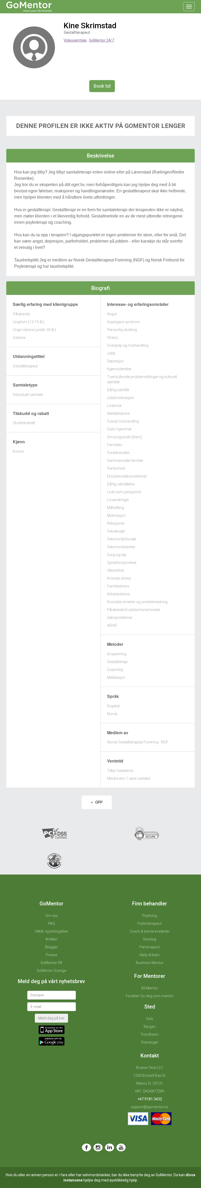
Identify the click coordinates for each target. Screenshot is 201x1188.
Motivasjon (116, 515)
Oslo (149, 1019)
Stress (112, 337)
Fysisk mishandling (123, 421)
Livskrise (114, 406)
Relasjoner (116, 523)
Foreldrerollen (118, 453)
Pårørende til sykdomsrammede (133, 610)
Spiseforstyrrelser (122, 563)
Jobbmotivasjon (120, 398)
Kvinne (18, 451)
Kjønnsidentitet (119, 369)
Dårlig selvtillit (118, 390)
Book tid (102, 86)
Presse (51, 955)
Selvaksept (116, 531)
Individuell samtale (28, 395)
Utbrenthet (115, 570)
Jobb (111, 353)
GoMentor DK (51, 963)
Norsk (112, 714)
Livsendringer (118, 500)
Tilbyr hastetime (120, 771)
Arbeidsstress (118, 594)
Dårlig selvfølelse (121, 484)
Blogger (51, 947)
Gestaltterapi (117, 662)
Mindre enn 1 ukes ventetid (128, 778)
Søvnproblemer (119, 617)
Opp (98, 802)
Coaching (115, 670)
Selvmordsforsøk (121, 539)
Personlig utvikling (122, 330)
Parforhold (116, 468)
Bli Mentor (149, 988)
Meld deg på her (51, 1018)
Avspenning (116, 654)
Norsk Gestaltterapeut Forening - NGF (137, 742)
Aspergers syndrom (123, 322)
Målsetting (115, 508)
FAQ (51, 923)
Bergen (150, 1026)
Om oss (51, 916)
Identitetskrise (118, 413)
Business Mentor (150, 963)
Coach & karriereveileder (150, 931)
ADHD (112, 625)
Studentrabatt (24, 423)
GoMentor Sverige (51, 970)
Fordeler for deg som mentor (150, 996)
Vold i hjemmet (119, 429)
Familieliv (114, 445)
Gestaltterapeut (25, 366)
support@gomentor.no (149, 1107)
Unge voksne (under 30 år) (34, 330)
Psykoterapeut (149, 923)
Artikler (52, 939)
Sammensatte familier (125, 460)
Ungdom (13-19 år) (28, 322)
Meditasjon (116, 677)
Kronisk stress (119, 578)
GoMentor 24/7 (101, 40)
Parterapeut (149, 947)
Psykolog (149, 916)
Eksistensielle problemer (127, 476)
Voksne (19, 337)
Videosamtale (75, 40)
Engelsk (113, 706)
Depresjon (115, 361)
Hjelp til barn (149, 955)
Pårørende (21, 314)
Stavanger (149, 1042)
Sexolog (149, 939)
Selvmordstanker (121, 547)
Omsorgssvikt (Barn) (124, 437)
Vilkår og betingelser (51, 931)
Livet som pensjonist (124, 492)
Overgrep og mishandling (127, 345)
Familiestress (118, 586)
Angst (112, 314)
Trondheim (150, 1034)
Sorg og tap (116, 555)
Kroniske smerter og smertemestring (137, 602)
